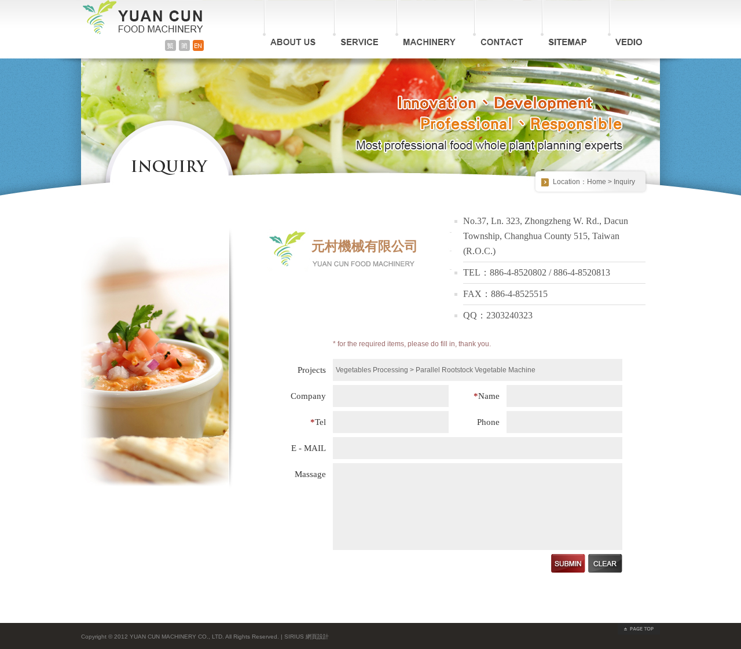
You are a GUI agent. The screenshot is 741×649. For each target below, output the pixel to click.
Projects (312, 370)
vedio (625, 23)
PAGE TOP (639, 629)
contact (498, 24)
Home (596, 182)
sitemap (565, 23)
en (198, 45)
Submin (568, 563)
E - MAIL (308, 448)
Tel (318, 422)
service (355, 24)
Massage (310, 474)
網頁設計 (317, 636)
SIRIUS (294, 636)
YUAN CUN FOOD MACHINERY (142, 18)
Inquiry (624, 182)
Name (487, 396)
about (289, 24)
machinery (425, 24)
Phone (488, 422)
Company (308, 396)
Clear (605, 563)
